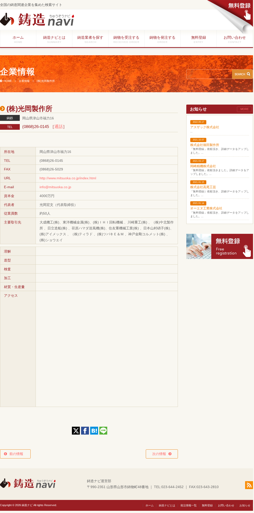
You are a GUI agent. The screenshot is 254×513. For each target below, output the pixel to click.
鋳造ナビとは (54, 39)
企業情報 (24, 80)
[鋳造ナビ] (37, 25)
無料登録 (198, 39)
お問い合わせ (235, 39)
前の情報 (18, 454)
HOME (8, 80)
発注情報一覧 (188, 505)
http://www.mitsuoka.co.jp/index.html (68, 178)
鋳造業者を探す (90, 39)
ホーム (18, 39)
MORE (244, 109)
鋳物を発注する (162, 39)
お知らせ (244, 505)
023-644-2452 (172, 487)
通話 (58, 126)
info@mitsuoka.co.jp (55, 187)
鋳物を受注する (126, 39)
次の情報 (159, 454)
